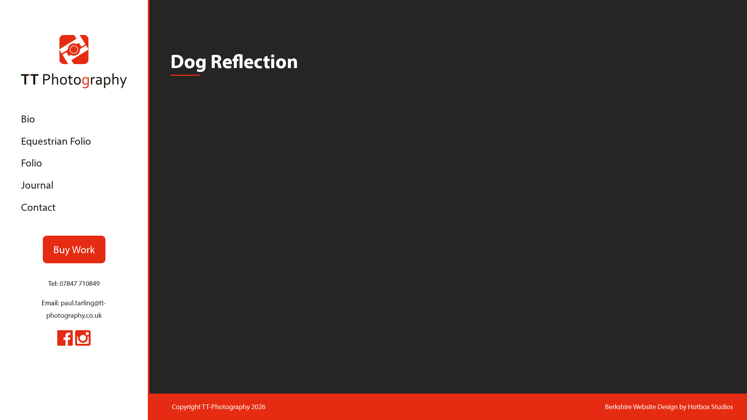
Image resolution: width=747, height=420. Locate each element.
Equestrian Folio (56, 140)
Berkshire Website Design (641, 406)
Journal (37, 184)
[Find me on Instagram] (83, 343)
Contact (38, 207)
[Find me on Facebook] (65, 343)
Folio (31, 162)
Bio (28, 118)
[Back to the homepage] (74, 85)
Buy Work (74, 249)
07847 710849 (80, 283)
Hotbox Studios (710, 406)
